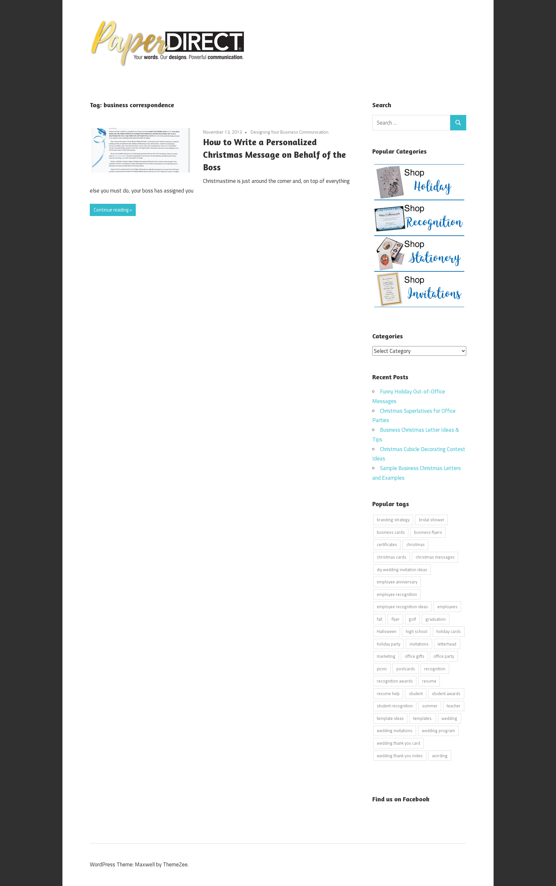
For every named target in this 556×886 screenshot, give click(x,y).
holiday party (388, 644)
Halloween (386, 631)
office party (443, 656)
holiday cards (448, 631)
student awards (446, 693)
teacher (453, 705)
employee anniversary (397, 582)
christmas (415, 544)
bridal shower (431, 519)
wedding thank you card (398, 743)
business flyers (428, 532)
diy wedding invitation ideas (402, 569)
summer (430, 705)
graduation (435, 619)
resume (429, 681)
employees (447, 606)
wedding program (438, 730)
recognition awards (395, 681)
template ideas (390, 718)
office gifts (414, 656)
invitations (419, 644)
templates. (422, 718)
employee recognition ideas (402, 606)
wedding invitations (394, 730)
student (416, 693)
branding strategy (393, 519)
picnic (382, 668)
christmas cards (391, 557)
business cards (391, 532)
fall (379, 619)
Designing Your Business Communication (290, 131)
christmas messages (435, 557)
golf (412, 619)
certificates (387, 544)
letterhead (447, 644)
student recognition (395, 705)
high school (416, 631)
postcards (405, 668)
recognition (434, 668)
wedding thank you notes (400, 755)
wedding (449, 718)
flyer (396, 619)
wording (440, 755)
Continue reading (111, 209)
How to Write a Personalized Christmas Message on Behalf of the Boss (274, 155)
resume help (388, 693)
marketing (386, 656)
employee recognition (397, 594)
